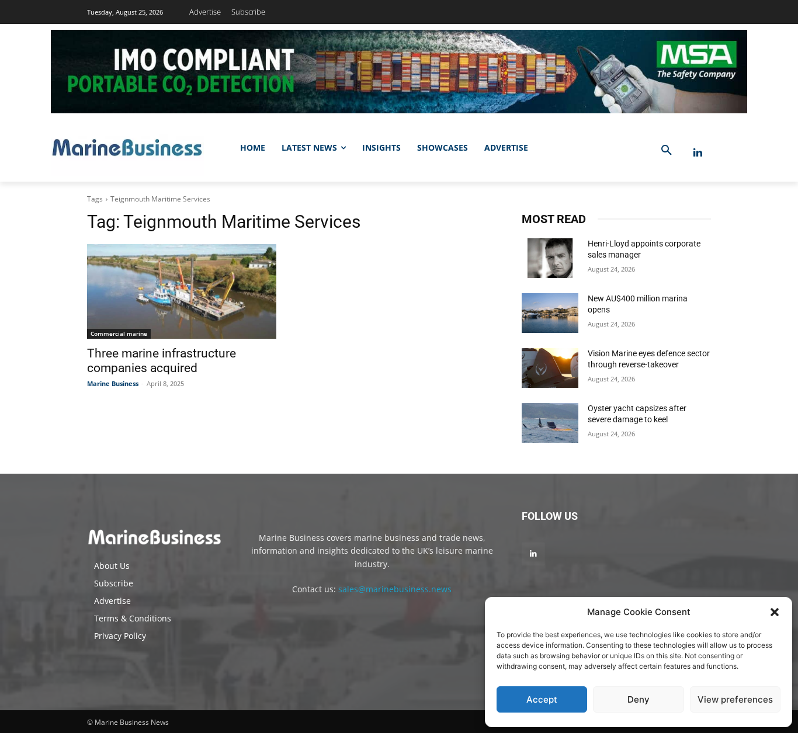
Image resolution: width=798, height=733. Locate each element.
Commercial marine (119, 333)
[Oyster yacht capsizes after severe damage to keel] (550, 423)
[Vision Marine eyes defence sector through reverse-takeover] (550, 368)
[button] (774, 612)
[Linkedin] (698, 153)
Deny (638, 699)
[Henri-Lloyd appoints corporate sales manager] (550, 258)
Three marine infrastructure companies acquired (161, 360)
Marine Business (112, 383)
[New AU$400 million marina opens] (550, 313)
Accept (541, 699)
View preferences (735, 699)
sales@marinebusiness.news (395, 589)
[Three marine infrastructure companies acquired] (181, 291)
